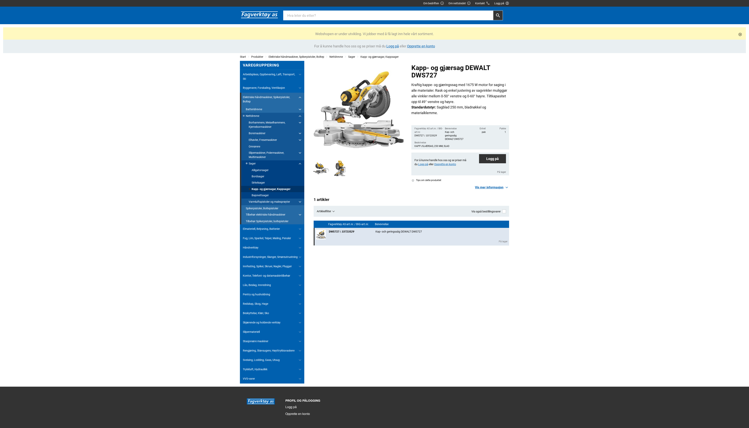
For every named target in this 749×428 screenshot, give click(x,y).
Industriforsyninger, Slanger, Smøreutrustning (270, 256)
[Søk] (498, 15)
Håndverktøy (250, 247)
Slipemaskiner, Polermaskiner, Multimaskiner (266, 155)
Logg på (492, 159)
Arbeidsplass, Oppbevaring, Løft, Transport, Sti (269, 76)
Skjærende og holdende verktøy (261, 322)
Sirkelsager (258, 182)
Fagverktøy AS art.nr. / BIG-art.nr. (348, 224)
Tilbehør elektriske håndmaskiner (265, 214)
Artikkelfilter (324, 211)
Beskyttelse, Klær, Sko (256, 313)
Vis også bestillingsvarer (486, 211)
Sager (351, 56)
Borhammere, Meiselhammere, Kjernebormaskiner (267, 124)
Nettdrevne (336, 56)
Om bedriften (431, 3)
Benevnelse (382, 224)
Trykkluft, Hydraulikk (255, 369)
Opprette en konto (297, 413)
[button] (492, 187)
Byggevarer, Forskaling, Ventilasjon (264, 87)
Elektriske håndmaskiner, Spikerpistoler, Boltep (296, 56)
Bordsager (258, 176)
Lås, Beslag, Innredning (257, 285)
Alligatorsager (260, 170)
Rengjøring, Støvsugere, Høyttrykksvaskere (269, 350)
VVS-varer (249, 378)
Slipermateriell (251, 331)
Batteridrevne (254, 109)
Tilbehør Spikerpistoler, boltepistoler (267, 221)
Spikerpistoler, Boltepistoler (262, 208)
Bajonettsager (260, 195)
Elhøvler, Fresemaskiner (263, 139)
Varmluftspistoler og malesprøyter (269, 201)
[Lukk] (740, 34)
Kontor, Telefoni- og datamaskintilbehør (266, 275)
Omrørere (254, 146)
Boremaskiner (257, 133)
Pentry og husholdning (256, 294)
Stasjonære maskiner (255, 341)
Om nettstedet (457, 3)
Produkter (257, 56)
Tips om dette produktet (428, 180)
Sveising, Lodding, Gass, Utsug (261, 359)
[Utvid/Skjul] (300, 74)
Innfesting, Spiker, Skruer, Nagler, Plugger (267, 266)
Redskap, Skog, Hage (255, 303)
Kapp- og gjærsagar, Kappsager (379, 56)
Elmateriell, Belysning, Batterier (261, 228)
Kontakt (480, 3)
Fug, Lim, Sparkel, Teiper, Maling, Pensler (267, 238)
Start (243, 56)
